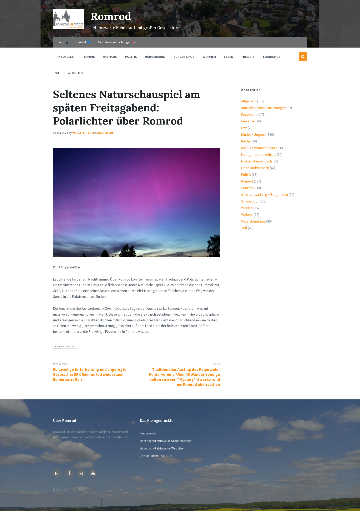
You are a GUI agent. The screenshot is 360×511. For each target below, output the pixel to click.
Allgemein (105, 133)
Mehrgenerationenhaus (258, 154)
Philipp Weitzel (65, 346)
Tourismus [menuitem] (271, 56)
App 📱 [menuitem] (64, 42)
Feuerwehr (249, 114)
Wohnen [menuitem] (209, 56)
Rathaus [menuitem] (110, 56)
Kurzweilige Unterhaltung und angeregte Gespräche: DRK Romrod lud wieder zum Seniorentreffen (89, 374)
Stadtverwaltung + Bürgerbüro (264, 194)
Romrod (110, 16)
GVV (244, 128)
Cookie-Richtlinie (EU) (156, 456)
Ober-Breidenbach (255, 168)
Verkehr (247, 214)
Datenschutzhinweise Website (161, 448)
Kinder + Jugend (253, 134)
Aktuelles (75, 73)
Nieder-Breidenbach (256, 161)
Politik (246, 174)
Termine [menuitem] (88, 56)
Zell (244, 228)
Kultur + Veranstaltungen (260, 148)
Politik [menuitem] (131, 56)
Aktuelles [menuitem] (65, 56)
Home (56, 73)
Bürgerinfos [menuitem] (184, 56)
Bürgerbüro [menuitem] (155, 56)
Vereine (246, 208)
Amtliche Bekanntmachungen (263, 108)
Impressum (148, 433)
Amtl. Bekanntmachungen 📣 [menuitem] (117, 42)
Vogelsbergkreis (253, 221)
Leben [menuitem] (228, 56)
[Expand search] (303, 56)
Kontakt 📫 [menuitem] (83, 42)
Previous (60, 364)
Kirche (246, 141)
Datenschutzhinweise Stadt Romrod (165, 441)
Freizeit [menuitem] (248, 56)
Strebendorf (250, 201)
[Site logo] (68, 27)
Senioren (248, 188)
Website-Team (83, 133)
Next (216, 364)
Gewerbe (248, 121)
